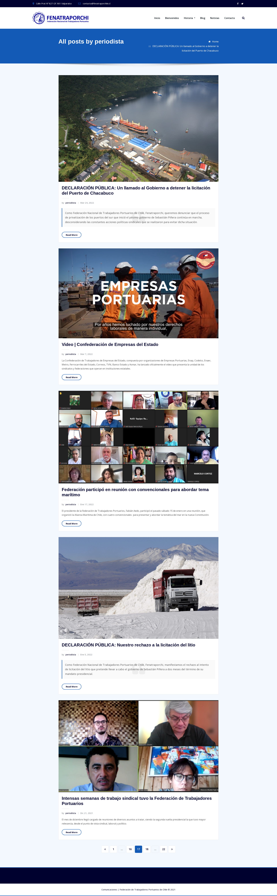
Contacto (229, 18)
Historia (188, 18)
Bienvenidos (172, 18)
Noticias (214, 18)
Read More (71, 234)
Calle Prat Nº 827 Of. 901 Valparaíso (54, 3)
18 (146, 849)
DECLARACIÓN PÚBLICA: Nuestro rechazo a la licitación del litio (128, 645)
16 (130, 849)
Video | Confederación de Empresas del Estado (110, 344)
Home (215, 41)
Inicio (157, 18)
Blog (202, 18)
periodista (69, 202)
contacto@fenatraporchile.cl (96, 3)
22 (163, 849)
